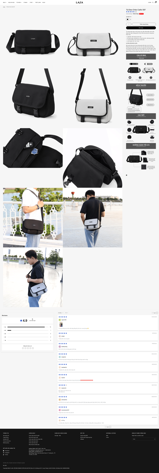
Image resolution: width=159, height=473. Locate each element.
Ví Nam (25, 2)
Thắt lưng (38, 2)
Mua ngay (141, 27)
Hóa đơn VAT (6, 439)
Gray (130, 19)
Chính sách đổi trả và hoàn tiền (35, 439)
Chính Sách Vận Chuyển (34, 435)
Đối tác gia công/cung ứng (86, 437)
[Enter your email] (154, 439)
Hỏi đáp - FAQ (58, 435)
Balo (4, 2)
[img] (130, 12)
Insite (107, 437)
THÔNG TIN (6, 433)
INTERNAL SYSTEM (111, 433)
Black (127, 19)
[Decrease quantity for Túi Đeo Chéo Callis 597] (127, 24)
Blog (44, 2)
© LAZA (5, 465)
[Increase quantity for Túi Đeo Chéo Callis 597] (130, 24)
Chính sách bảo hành (33, 441)
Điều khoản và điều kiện (34, 444)
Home (4, 6)
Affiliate (82, 439)
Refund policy (6, 442)
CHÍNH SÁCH (32, 433)
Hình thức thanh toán (33, 437)
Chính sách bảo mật (33, 442)
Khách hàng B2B (84, 435)
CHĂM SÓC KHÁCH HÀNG (61, 433)
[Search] (153, 2)
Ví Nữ (31, 2)
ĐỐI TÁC (82, 433)
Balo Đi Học (11, 2)
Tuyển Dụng (5, 437)
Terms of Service (7, 441)
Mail (107, 435)
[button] (27, 327)
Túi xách (18, 2)
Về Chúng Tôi (6, 435)
